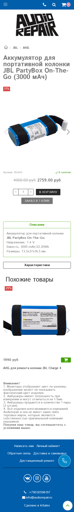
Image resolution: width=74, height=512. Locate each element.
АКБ (26, 48)
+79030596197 (39, 492)
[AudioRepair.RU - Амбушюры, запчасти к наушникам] (37, 23)
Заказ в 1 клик (37, 201)
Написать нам (24, 446)
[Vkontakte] (28, 478)
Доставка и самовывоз (50, 453)
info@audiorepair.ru (39, 497)
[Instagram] (37, 478)
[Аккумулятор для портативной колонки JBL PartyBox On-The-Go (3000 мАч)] (37, 128)
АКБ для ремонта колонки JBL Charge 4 (32, 368)
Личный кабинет (48, 446)
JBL (15, 48)
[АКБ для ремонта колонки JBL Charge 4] (37, 320)
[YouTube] (47, 478)
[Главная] (6, 48)
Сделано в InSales (37, 505)
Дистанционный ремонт (37, 461)
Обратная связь (19, 453)
